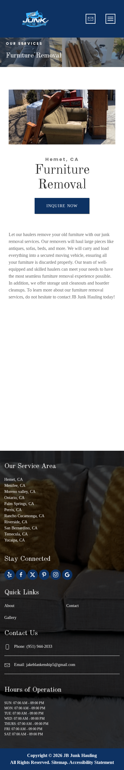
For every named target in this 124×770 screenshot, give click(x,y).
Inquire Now (62, 206)
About (9, 606)
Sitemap (59, 762)
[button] (110, 19)
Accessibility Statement (91, 762)
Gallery (10, 617)
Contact (72, 606)
